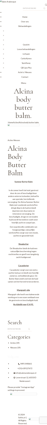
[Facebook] (16, 409)
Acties (16, 122)
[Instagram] (10, 409)
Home (10, 122)
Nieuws (16, 140)
